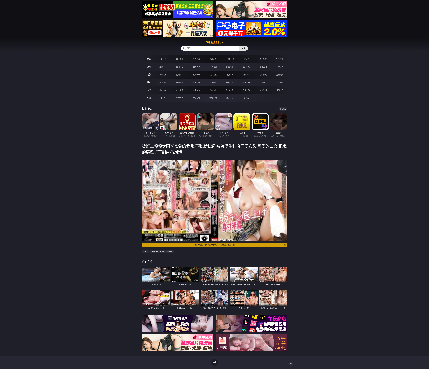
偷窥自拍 (163, 82)
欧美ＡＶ (196, 67)
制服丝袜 (229, 74)
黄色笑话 (263, 90)
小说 (149, 90)
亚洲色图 (179, 82)
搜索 (243, 48)
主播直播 (263, 67)
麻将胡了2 (230, 59)
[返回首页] (291, 364)
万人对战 (196, 59)
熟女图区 (263, 82)
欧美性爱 (213, 74)
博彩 (149, 58)
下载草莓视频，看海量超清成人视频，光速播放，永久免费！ (214, 245)
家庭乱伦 (179, 90)
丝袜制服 (246, 67)
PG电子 (163, 59)
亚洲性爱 (163, 74)
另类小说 (246, 90)
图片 (149, 82)
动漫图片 (213, 82)
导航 (149, 98)
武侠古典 (213, 90)
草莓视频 (196, 98)
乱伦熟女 (263, 74)
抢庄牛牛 (279, 59)
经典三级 (246, 74)
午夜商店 (179, 98)
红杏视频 (229, 98)
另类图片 (279, 82)
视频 (149, 66)
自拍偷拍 (179, 67)
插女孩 (163, 98)
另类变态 (279, 74)
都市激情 (163, 90)
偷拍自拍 (179, 74)
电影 (149, 74)
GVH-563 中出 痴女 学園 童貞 (162, 251)
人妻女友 (196, 90)
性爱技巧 (279, 90)
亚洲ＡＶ (163, 67)
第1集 (145, 251)
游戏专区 (213, 59)
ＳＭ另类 (279, 67)
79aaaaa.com (214, 42)
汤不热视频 (213, 98)
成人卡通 (196, 74)
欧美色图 (196, 82)
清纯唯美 (246, 82)
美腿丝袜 (229, 82)
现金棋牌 (263, 59)
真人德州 (179, 59)
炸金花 (246, 59)
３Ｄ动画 (213, 67)
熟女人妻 (229, 67)
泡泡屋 (246, 98)
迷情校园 (229, 90)
